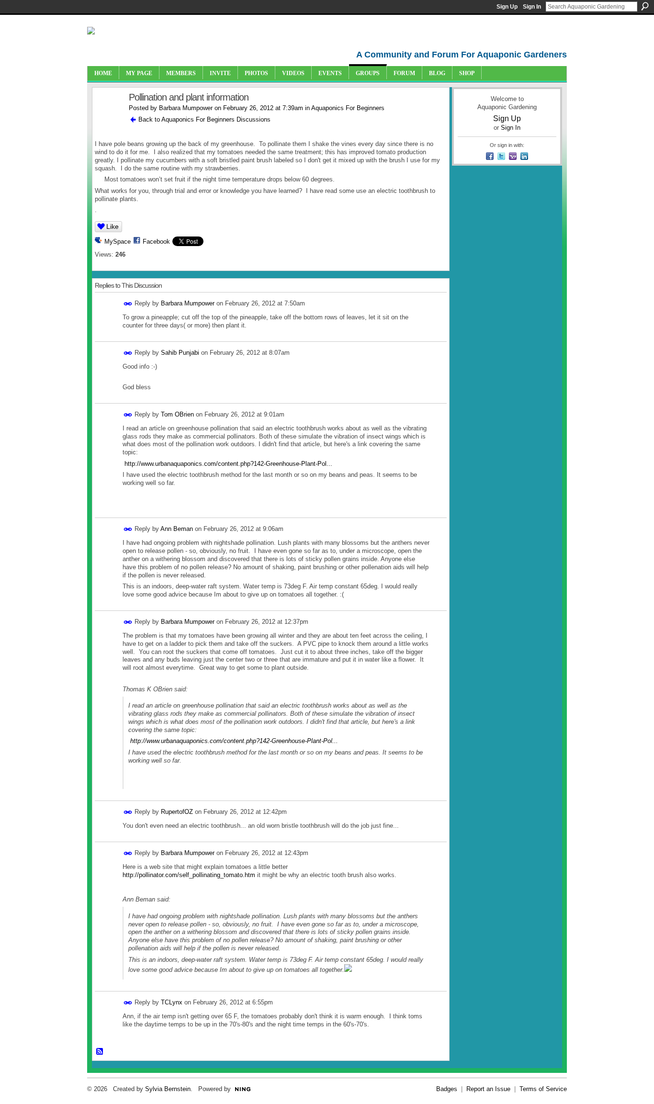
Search (645, 6)
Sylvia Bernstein (168, 1089)
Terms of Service (543, 1089)
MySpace (117, 241)
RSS (100, 1052)
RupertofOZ (177, 811)
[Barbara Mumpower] (107, 118)
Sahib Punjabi (180, 352)
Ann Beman (176, 528)
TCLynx (171, 1002)
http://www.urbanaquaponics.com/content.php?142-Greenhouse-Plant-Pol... (228, 463)
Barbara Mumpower (186, 108)
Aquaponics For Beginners (347, 108)
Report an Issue (488, 1089)
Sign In (532, 6)
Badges (446, 1089)
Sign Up (507, 6)
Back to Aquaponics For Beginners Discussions (204, 119)
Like (112, 226)
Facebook (156, 241)
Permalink (128, 303)
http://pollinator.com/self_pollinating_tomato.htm (189, 875)
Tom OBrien (177, 414)
